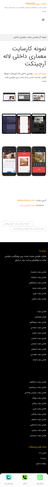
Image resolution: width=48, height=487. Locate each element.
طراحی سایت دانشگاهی (38, 382)
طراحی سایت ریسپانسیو (37, 387)
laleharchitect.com (26, 200)
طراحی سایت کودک (39, 359)
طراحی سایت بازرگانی (38, 414)
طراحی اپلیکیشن (40, 317)
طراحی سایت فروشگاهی (37, 322)
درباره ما (43, 458)
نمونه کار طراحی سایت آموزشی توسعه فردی (29, 228)
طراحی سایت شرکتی (39, 333)
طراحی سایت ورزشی (39, 430)
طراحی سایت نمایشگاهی (37, 282)
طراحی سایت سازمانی (38, 343)
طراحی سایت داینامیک (38, 272)
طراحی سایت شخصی (38, 338)
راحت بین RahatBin (36, 4)
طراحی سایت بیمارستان (38, 435)
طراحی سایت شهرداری (38, 354)
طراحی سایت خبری (39, 408)
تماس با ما (42, 453)
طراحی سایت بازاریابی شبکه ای (35, 392)
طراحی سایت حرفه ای (38, 327)
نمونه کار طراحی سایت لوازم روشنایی (16, 223)
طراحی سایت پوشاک (39, 398)
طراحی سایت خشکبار (39, 419)
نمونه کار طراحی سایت (27, 205)
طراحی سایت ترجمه (39, 288)
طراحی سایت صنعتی (39, 298)
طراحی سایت (41, 311)
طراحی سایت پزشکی (39, 403)
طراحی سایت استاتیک (38, 277)
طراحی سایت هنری (39, 293)
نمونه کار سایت (39, 73)
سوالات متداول (41, 463)
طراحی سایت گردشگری (38, 425)
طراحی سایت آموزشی (38, 349)
